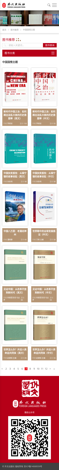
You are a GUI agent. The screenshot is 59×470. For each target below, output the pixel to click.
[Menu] (54, 5)
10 (38, 368)
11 (42, 368)
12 (46, 368)
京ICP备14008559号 (33, 466)
